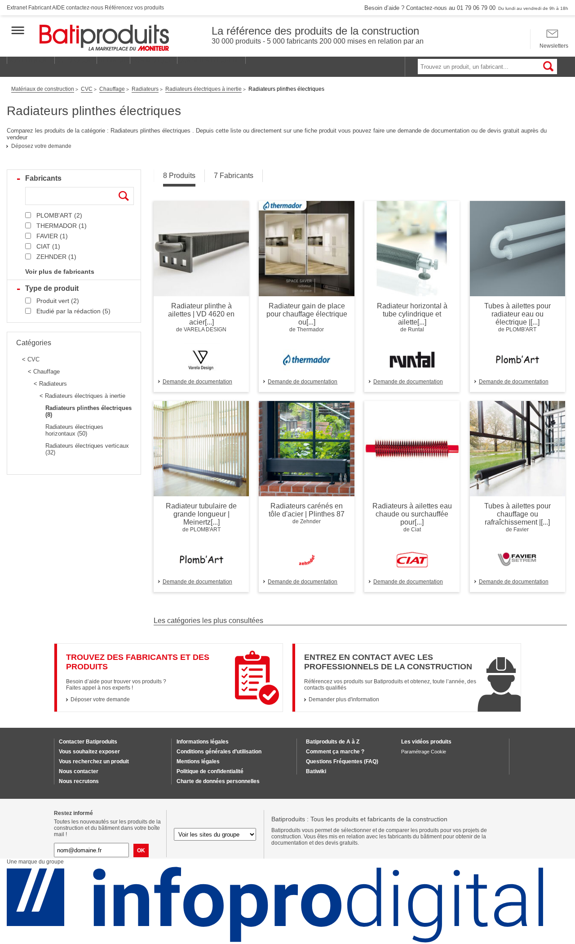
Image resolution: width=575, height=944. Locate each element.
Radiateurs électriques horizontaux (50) (74, 430)
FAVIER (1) (52, 236)
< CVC (31, 359)
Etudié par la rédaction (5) (73, 311)
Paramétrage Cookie (423, 751)
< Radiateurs (50, 383)
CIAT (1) (48, 246)
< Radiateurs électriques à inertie (82, 395)
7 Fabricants (233, 175)
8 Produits (179, 175)
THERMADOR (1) (61, 225)
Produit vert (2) (57, 300)
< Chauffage (44, 371)
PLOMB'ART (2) (59, 215)
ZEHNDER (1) (56, 256)
